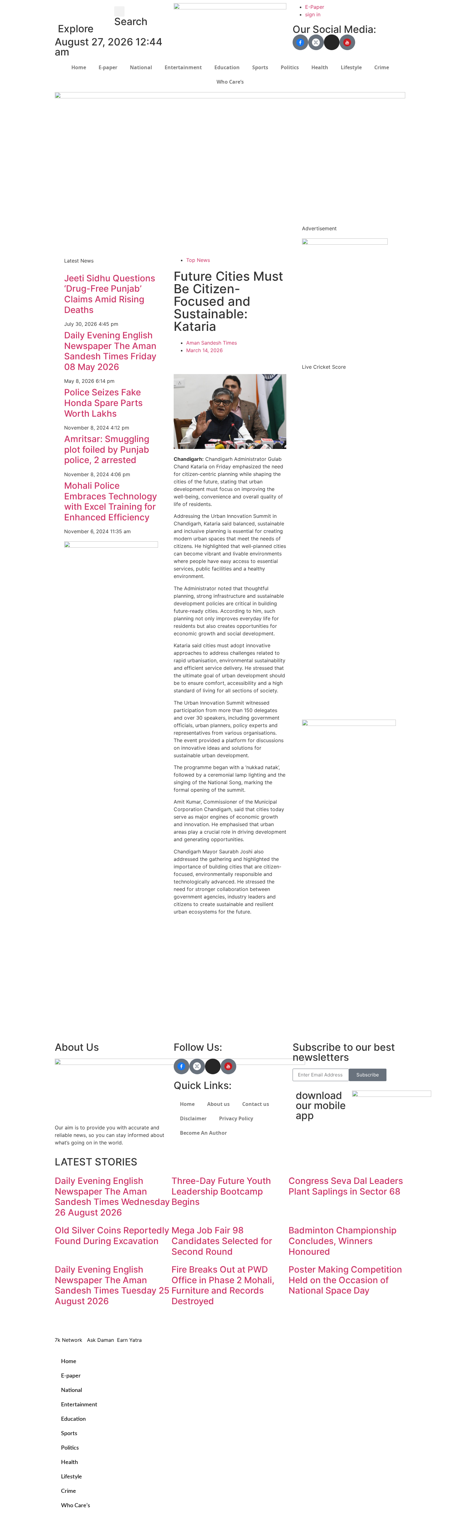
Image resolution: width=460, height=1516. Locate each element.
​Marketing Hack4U (317, 1321)
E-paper (108, 67)
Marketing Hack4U (318, 889)
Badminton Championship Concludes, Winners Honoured (342, 1241)
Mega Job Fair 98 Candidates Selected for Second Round (221, 1241)
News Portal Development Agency (99, 230)
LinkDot (305, 919)
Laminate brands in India (203, 1005)
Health (319, 67)
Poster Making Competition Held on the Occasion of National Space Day (345, 1280)
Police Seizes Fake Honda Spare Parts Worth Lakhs (103, 403)
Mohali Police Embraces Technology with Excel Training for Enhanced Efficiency (110, 501)
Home (78, 67)
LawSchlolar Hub (316, 927)
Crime (381, 67)
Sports (260, 67)
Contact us (255, 1104)
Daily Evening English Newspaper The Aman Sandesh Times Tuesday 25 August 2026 (112, 1285)
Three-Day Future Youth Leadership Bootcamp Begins (221, 1191)
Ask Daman (309, 904)
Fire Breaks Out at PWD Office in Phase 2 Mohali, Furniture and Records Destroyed (222, 1285)
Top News (198, 260)
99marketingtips (193, 930)
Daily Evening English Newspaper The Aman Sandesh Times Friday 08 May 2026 (110, 351)
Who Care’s (230, 81)
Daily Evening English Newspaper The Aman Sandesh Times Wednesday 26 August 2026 (112, 1196)
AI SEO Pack (188, 226)
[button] (119, 11)
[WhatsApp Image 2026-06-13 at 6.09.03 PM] (345, 243)
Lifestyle (351, 67)
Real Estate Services (198, 234)
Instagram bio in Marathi (202, 997)
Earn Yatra (308, 912)
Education (227, 67)
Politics (290, 67)
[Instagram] (332, 42)
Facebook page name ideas (206, 982)
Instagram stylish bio (198, 1027)
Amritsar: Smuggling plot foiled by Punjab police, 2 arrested (106, 449)
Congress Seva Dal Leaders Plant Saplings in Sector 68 (346, 1186)
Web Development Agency (89, 222)
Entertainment (183, 67)
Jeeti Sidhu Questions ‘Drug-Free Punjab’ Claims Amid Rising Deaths (109, 294)
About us (218, 1104)
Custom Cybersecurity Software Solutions (223, 241)
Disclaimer (193, 1118)
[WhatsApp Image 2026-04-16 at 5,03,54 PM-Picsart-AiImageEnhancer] (111, 546)
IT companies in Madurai (203, 990)
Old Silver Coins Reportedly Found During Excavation (112, 1235)
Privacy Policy (236, 1118)
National (141, 67)
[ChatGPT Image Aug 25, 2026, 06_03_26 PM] (230, 96)
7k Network (310, 896)
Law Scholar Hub (194, 219)
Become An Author (203, 1132)
